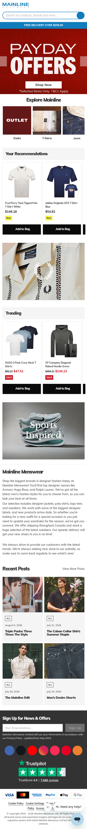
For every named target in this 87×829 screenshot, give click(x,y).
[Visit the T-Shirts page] (47, 120)
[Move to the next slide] (83, 61)
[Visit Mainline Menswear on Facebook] (9, 750)
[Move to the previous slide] (3, 61)
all (8, 618)
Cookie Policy (16, 803)
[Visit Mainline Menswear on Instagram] (43, 750)
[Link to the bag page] (70, 5)
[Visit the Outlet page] (17, 120)
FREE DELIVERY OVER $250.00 (43, 25)
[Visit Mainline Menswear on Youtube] (32, 750)
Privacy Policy (14, 738)
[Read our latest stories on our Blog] (77, 750)
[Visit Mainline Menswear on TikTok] (55, 750)
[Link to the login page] (74, 5)
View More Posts (73, 569)
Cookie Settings (35, 803)
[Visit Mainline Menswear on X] (21, 750)
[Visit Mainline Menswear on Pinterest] (66, 750)
